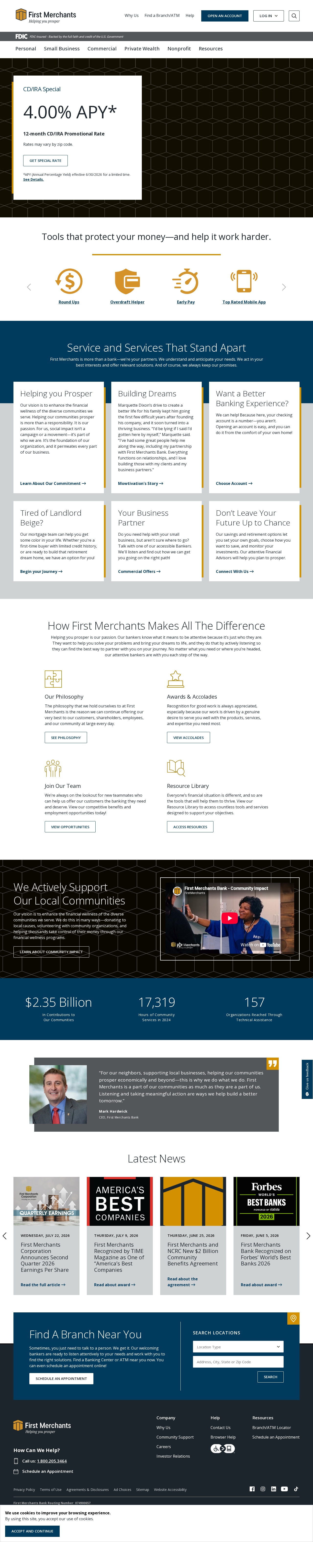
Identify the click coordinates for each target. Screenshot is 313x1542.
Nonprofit (179, 48)
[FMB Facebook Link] (252, 1489)
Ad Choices (122, 1489)
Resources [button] (211, 48)
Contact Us (221, 1427)
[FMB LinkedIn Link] (273, 1489)
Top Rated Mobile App (244, 302)
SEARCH (270, 1376)
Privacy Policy (24, 1489)
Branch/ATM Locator (271, 1427)
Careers (163, 1446)
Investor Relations (173, 1456)
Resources (262, 1417)
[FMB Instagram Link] (262, 1489)
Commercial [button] (102, 48)
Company (165, 1417)
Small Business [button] (62, 48)
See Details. (33, 179)
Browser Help (223, 1437)
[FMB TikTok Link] (296, 1489)
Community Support (175, 1437)
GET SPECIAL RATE (45, 160)
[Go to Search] (294, 16)
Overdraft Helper (127, 302)
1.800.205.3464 (52, 1461)
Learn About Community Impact (51, 951)
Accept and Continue (32, 1531)
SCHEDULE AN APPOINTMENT (61, 1378)
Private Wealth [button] (142, 48)
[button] (53, 483)
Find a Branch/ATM (162, 15)
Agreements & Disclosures (88, 1489)
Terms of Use (51, 1489)
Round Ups (69, 302)
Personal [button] (25, 48)
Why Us (132, 15)
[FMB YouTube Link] (284, 1489)
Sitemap (142, 1489)
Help (190, 15)
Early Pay (186, 302)
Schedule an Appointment (47, 1471)
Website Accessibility (170, 1489)
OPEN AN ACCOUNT (225, 15)
